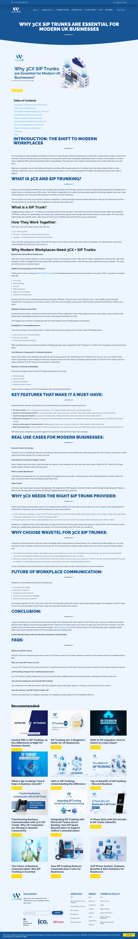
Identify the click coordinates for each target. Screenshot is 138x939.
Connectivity (47, 10)
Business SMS (77, 10)
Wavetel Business (60, 627)
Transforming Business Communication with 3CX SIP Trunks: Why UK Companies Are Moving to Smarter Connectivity (28, 825)
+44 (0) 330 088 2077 (21, 2)
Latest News (93, 920)
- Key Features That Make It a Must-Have (27, 115)
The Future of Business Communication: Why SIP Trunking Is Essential (26, 869)
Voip (34, 10)
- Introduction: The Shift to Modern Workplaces (30, 105)
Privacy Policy (104, 901)
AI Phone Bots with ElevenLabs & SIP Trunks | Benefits (108, 821)
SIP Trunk (34, 212)
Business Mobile (63, 10)
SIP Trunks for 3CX (45, 273)
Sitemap (91, 924)
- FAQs (15, 135)
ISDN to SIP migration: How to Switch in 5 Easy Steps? (107, 741)
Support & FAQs (121, 2)
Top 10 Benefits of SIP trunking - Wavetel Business (108, 782)
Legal (102, 905)
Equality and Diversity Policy (107, 922)
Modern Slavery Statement (105, 917)
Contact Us (92, 905)
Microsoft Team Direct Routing (78, 901)
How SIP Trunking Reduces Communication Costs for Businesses (66, 869)
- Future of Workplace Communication (27, 128)
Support (91, 913)
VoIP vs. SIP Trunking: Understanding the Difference (68, 782)
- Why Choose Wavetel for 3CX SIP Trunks (28, 125)
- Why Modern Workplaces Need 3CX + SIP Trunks (31, 111)
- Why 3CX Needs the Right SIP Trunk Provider (29, 121)
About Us (92, 901)
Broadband (74, 914)
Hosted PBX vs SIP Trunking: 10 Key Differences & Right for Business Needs (29, 743)
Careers (91, 909)
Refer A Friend (104, 909)
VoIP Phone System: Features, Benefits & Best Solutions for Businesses (107, 869)
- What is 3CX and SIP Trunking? (24, 108)
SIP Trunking (74, 910)
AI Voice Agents (90, 10)
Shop (101, 10)
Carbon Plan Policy (106, 913)
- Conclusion (18, 131)
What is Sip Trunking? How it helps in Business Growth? (27, 782)
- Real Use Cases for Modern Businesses (27, 118)
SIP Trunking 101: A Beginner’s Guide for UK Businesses (68, 741)
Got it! (129, 935)
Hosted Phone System (78, 906)
